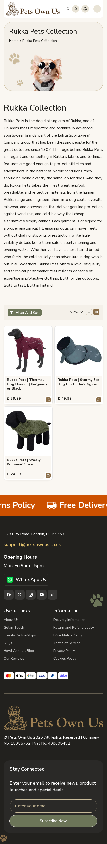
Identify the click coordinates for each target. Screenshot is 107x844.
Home (13, 41)
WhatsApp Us (31, 579)
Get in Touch (14, 627)
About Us (11, 619)
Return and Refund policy (74, 627)
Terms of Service (67, 643)
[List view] (89, 312)
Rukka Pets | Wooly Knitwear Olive (23, 462)
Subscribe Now (53, 821)
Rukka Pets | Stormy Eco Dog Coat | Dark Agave (78, 382)
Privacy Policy (64, 650)
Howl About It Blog (19, 650)
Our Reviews (14, 658)
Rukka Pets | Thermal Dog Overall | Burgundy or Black (27, 384)
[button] (68, 9)
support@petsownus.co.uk (32, 545)
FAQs (8, 643)
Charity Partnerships (20, 635)
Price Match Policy (68, 635)
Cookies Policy (65, 658)
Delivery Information (69, 619)
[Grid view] (96, 312)
